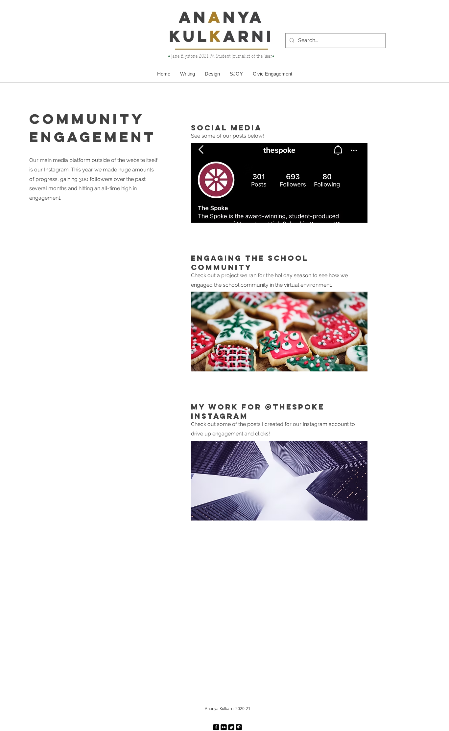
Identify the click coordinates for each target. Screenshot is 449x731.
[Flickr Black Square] (224, 727)
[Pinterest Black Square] (239, 727)
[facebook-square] (216, 727)
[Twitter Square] (231, 727)
